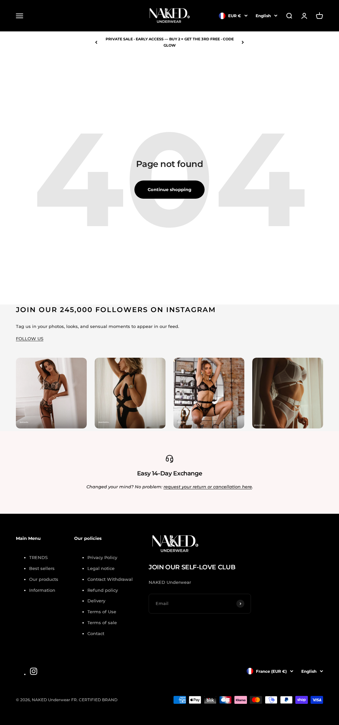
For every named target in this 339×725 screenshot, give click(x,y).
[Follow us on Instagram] (33, 671)
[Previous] (96, 42)
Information (42, 590)
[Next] (243, 42)
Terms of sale (102, 622)
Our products (43, 579)
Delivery (96, 600)
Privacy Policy (102, 557)
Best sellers (42, 568)
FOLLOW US (29, 338)
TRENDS (38, 557)
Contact (95, 633)
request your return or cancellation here (208, 486)
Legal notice (101, 568)
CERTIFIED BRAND (98, 699)
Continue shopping (169, 189)
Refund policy (102, 590)
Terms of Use (101, 611)
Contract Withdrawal (110, 579)
